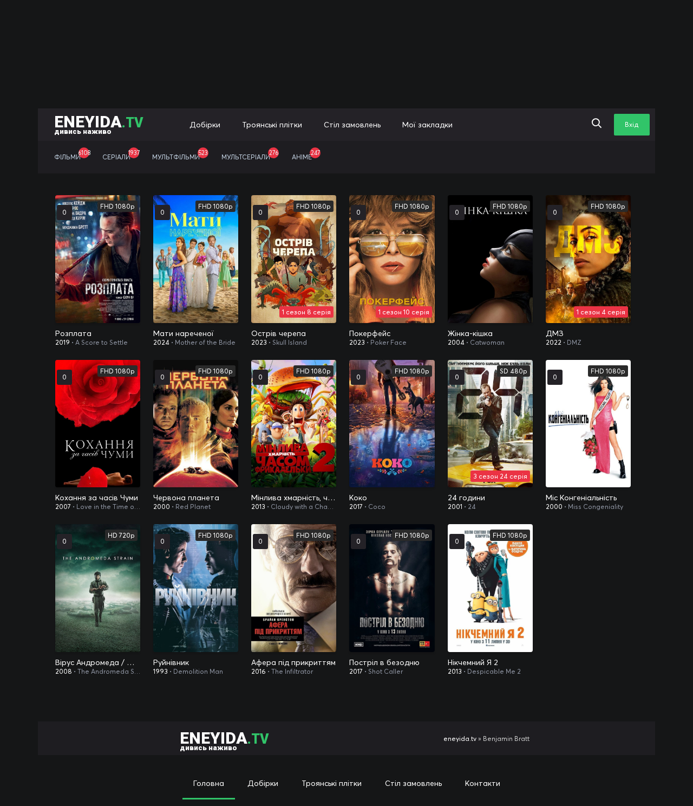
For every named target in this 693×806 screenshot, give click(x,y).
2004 (456, 342)
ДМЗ (555, 333)
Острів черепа (278, 333)
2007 (63, 506)
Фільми (72, 155)
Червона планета (186, 497)
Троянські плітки (272, 125)
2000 (161, 506)
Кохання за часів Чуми (96, 497)
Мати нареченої (183, 333)
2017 (356, 506)
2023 (259, 342)
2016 (258, 671)
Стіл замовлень (352, 125)
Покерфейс (369, 333)
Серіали (121, 155)
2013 (258, 506)
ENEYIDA (98, 124)
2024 (161, 342)
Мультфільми (180, 155)
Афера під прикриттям (293, 662)
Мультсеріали (249, 155)
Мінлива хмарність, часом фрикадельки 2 (293, 497)
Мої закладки (427, 125)
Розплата (73, 333)
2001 (455, 506)
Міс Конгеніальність (581, 497)
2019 (62, 342)
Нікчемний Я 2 (473, 662)
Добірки (204, 125)
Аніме (306, 155)
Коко (358, 497)
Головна (208, 783)
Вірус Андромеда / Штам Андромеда (97, 662)
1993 (160, 671)
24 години (466, 497)
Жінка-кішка (470, 333)
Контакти (482, 783)
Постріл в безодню (384, 662)
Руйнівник (171, 662)
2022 (553, 342)
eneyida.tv (459, 738)
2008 (63, 671)
